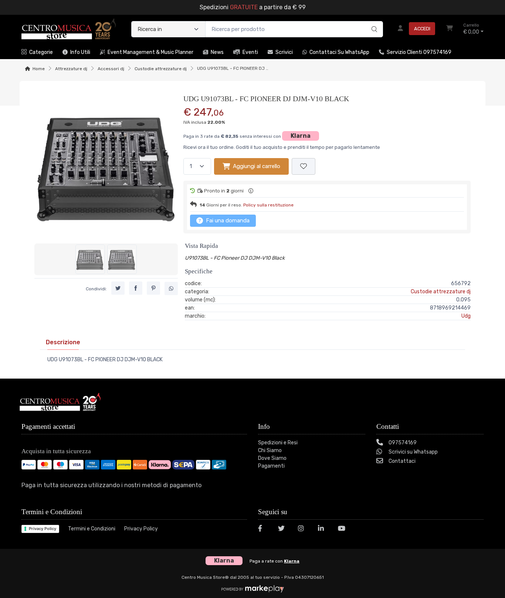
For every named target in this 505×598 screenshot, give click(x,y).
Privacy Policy (42, 528)
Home (39, 68)
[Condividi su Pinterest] (153, 288)
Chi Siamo (270, 450)
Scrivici (284, 52)
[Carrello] (449, 29)
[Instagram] (303, 529)
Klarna (301, 135)
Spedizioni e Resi (278, 443)
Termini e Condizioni (91, 529)
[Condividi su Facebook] (135, 288)
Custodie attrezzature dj (161, 68)
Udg (466, 316)
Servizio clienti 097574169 (419, 52)
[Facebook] (263, 529)
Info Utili (80, 52)
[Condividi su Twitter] (118, 288)
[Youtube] (343, 529)
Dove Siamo (272, 458)
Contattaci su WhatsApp (339, 52)
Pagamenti (271, 466)
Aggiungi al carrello (256, 166)
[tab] (63, 342)
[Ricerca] (373, 21)
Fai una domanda (227, 220)
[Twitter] (283, 529)
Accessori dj (111, 68)
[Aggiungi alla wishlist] (303, 166)
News (217, 52)
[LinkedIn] (323, 529)
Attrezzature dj (71, 68)
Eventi (250, 52)
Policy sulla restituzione (268, 205)
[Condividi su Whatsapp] (171, 288)
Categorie (41, 52)
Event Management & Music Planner (150, 52)
